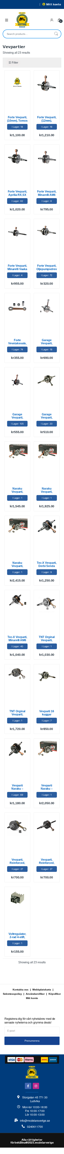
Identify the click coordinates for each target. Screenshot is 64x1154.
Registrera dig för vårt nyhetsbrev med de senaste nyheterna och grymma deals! (29, 1020)
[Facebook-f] (28, 1086)
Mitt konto (53, 4)
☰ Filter (13, 62)
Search (56, 34)
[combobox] (27, 34)
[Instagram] (36, 1086)
